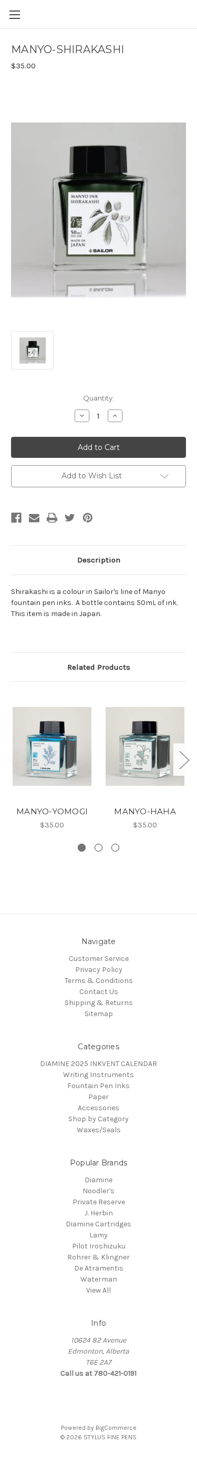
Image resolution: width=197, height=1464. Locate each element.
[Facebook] (16, 517)
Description (98, 560)
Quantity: (98, 398)
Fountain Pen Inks (98, 1085)
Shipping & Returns (99, 1002)
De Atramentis (98, 1268)
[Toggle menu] (14, 14)
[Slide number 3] (115, 848)
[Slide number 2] (98, 848)
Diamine (98, 1179)
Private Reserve (98, 1201)
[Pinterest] (87, 517)
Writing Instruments (98, 1074)
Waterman (98, 1279)
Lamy (98, 1235)
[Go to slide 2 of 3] (183, 760)
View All (98, 1290)
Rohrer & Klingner (98, 1257)
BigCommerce (116, 1427)
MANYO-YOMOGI (52, 811)
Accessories (98, 1107)
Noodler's (98, 1190)
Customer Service (99, 958)
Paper (98, 1096)
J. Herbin (99, 1213)
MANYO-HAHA (145, 811)
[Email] (34, 517)
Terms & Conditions (99, 980)
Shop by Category (98, 1118)
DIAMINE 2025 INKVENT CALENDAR (98, 1063)
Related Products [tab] (98, 667)
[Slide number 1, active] (82, 848)
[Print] (52, 517)
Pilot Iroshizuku (99, 1246)
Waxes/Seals (99, 1129)
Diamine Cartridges (98, 1224)
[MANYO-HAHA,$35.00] (145, 746)
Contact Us (98, 991)
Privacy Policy (98, 969)
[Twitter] (70, 517)
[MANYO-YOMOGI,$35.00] (52, 746)
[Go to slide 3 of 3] (13, 760)
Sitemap (99, 1013)
